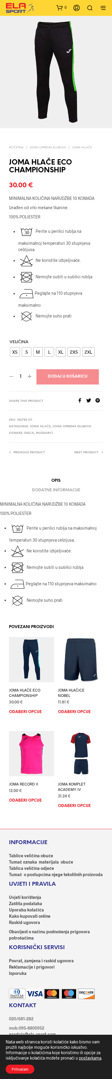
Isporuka (18, 973)
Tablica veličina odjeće (31, 868)
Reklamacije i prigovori (32, 966)
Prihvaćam (20, 1069)
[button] (61, 7)
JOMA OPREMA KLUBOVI (48, 147)
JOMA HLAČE (82, 147)
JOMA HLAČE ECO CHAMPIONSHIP (24, 693)
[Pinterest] (99, 401)
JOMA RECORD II (23, 784)
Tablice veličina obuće (31, 855)
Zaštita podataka (25, 903)
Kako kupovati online (29, 916)
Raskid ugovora (24, 922)
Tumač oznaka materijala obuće (41, 861)
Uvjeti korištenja (25, 897)
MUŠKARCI (44, 433)
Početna (16, 147)
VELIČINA (19, 342)
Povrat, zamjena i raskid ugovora (41, 960)
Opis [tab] (56, 481)
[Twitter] (90, 401)
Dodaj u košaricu (68, 377)
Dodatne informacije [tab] (56, 490)
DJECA (29, 433)
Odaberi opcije (25, 712)
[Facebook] (81, 401)
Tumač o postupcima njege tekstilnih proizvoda (56, 874)
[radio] (15, 351)
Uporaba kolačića (26, 909)
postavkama (90, 1057)
